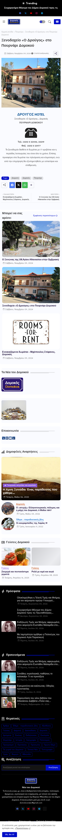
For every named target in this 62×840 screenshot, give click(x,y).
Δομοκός (26, 178)
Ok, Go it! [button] (9, 835)
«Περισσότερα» (22, 828)
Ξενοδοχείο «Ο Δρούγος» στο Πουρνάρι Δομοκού (29, 306)
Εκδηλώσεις (31, 735)
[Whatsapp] (25, 185)
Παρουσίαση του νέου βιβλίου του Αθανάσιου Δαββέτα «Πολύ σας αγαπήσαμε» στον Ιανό (34, 700)
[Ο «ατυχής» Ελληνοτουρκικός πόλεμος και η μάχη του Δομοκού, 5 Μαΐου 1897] (7, 508)
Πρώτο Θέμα (49, 745)
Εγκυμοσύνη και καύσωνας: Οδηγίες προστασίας (35, 687)
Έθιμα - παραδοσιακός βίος (25, 726)
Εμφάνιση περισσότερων (44, 216)
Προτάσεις (22, 745)
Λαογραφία (31, 740)
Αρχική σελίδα (7, 32)
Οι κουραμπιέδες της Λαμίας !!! (31, 523)
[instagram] (36, 13)
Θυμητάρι (7, 740)
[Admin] (45, 809)
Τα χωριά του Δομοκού (13, 750)
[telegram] (42, 13)
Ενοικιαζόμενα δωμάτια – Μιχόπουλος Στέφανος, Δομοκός (28, 353)
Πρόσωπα (35, 745)
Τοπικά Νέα (32, 750)
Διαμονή (15, 178)
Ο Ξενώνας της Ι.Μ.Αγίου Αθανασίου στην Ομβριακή (30, 260)
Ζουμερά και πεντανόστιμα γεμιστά (15, 573)
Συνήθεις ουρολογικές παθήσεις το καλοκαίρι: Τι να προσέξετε (34, 675)
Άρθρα (6, 726)
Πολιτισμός (45, 740)
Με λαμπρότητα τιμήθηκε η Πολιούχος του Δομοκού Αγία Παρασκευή (38, 636)
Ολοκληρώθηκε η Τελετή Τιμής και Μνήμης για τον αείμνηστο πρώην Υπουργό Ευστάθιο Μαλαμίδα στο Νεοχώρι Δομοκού (38, 599)
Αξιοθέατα (46, 726)
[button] (42, 21)
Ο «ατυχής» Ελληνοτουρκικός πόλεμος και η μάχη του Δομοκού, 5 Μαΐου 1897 (37, 509)
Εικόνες (18, 735)
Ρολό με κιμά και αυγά (43, 572)
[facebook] (20, 13)
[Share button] (31, 185)
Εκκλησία (45, 735)
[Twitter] (18, 185)
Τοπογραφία (47, 750)
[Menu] (4, 22)
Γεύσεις (6, 731)
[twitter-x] (26, 13)
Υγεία (5, 754)
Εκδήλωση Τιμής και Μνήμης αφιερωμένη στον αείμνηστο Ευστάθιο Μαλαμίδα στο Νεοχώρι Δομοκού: (38, 624)
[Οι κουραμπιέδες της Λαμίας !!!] (7, 523)
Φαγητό (15, 754)
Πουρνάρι (19, 32)
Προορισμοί (8, 745)
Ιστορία (19, 740)
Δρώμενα (7, 735)
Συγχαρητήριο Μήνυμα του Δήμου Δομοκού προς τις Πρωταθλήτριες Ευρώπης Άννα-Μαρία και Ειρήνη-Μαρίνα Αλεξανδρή (38, 612)
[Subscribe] (57, 21)
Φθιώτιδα (26, 754)
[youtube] (31, 13)
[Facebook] (12, 185)
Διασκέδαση (30, 731)
